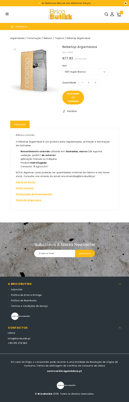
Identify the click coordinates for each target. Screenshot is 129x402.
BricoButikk (45, 393)
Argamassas (17, 38)
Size (64, 65)
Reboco (48, 38)
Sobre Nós (16, 289)
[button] (7, 14)
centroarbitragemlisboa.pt (64, 371)
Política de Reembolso (24, 300)
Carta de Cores (25, 182)
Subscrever (85, 253)
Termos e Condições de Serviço (29, 306)
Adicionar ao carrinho (73, 97)
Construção (34, 38)
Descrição (20, 124)
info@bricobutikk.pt (19, 338)
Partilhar (72, 111)
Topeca (59, 38)
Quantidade (69, 82)
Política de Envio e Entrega (26, 295)
